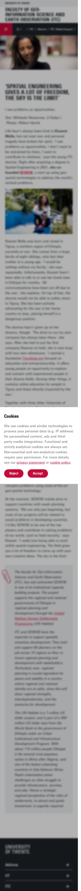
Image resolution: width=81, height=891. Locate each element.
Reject (13, 473)
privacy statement (31, 462)
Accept (38, 473)
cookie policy (60, 462)
